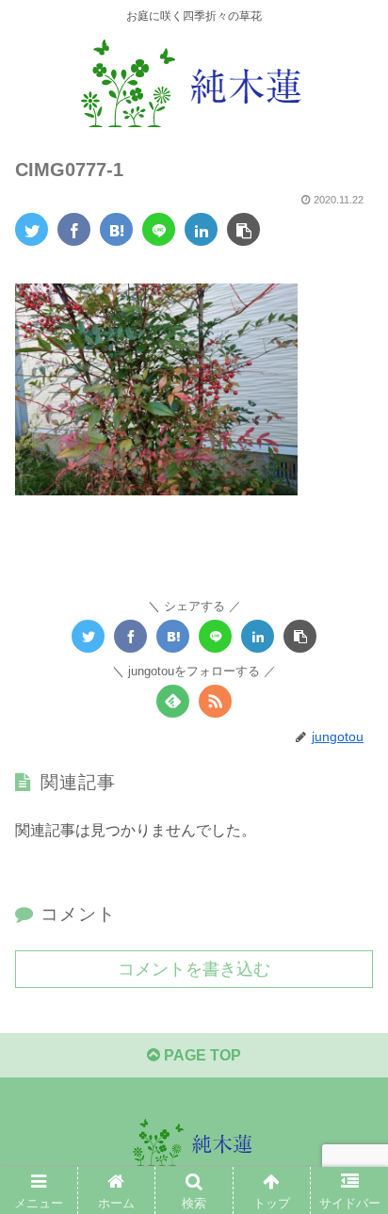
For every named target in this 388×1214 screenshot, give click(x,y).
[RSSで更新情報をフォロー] (215, 701)
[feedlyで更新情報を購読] (172, 701)
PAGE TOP (200, 1055)
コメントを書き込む (194, 969)
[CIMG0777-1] (116, 229)
